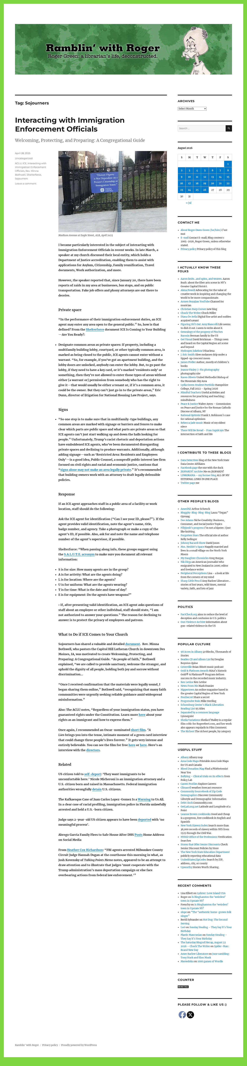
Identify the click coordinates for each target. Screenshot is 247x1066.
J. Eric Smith (188, 354)
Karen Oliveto (188, 377)
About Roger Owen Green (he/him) (201, 230)
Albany (185, 757)
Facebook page (189, 467)
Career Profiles (189, 783)
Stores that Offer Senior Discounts (200, 844)
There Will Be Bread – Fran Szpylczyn (202, 430)
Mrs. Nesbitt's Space (192, 546)
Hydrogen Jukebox (191, 350)
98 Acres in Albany (191, 651)
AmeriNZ (186, 508)
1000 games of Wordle (210, 961)
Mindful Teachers (191, 392)
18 (197, 183)
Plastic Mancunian (191, 934)
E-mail (185, 237)
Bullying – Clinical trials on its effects (202, 776)
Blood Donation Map (192, 768)
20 (212, 183)
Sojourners (21, 178)
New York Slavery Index (194, 825)
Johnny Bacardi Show (193, 543)
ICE (25, 163)
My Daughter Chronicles (195, 558)
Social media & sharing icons (103, 1063)
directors (93, 750)
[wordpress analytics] (205, 987)
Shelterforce (95, 329)
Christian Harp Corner (193, 309)
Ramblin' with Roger (27, 1045)
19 (204, 183)
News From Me (189, 685)
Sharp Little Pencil (191, 580)
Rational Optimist (191, 415)
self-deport (92, 774)
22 (228, 183)
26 (204, 189)
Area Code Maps (190, 761)
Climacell (186, 787)
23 (181, 189)
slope (184, 912)
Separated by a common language (200, 712)
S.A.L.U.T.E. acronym (79, 554)
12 (205, 176)
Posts (138, 834)
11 (197, 176)
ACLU (18, 163)
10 (189, 176)
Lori (183, 927)
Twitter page (188, 482)
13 (212, 176)
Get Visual (186, 339)
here (142, 715)
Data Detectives (189, 460)
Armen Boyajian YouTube (195, 301)
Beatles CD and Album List (196, 659)
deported (144, 819)
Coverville (186, 667)
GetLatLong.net (190, 806)
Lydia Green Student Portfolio (198, 384)
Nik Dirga (186, 561)
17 (189, 183)
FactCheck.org (189, 614)
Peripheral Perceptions (194, 573)
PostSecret (187, 697)
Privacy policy (188, 249)
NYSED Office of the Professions (199, 836)
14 (220, 176)
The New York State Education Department (205, 852)
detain (97, 789)
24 (189, 189)
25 (197, 189)
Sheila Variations (190, 720)
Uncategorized (24, 158)
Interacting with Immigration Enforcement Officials (70, 124)
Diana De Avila (189, 316)
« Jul (188, 202)
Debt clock (187, 802)
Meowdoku (187, 961)
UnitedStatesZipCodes (193, 859)
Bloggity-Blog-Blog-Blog (195, 512)
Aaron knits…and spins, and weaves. (201, 278)
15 (228, 176)
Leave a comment (25, 183)
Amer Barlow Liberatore (194, 953)
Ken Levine (187, 682)
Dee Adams (187, 520)
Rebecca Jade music (192, 422)
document (132, 644)
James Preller (188, 362)
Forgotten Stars (190, 535)
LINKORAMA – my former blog (198, 475)
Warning (144, 799)
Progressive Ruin (190, 701)
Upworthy (186, 867)
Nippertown (187, 689)
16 (181, 183)
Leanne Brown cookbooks (196, 814)
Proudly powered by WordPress (79, 1045)
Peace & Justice (189, 403)
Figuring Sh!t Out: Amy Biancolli (199, 324)
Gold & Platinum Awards (195, 670)
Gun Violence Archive (193, 622)
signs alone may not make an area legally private (95, 469)
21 (220, 183)
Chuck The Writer (191, 312)
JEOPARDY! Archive (192, 471)
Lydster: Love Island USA (211, 893)
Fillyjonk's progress (192, 527)
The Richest (187, 731)
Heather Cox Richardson (85, 850)
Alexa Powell (188, 290)
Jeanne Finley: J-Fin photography (200, 369)
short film (138, 730)
